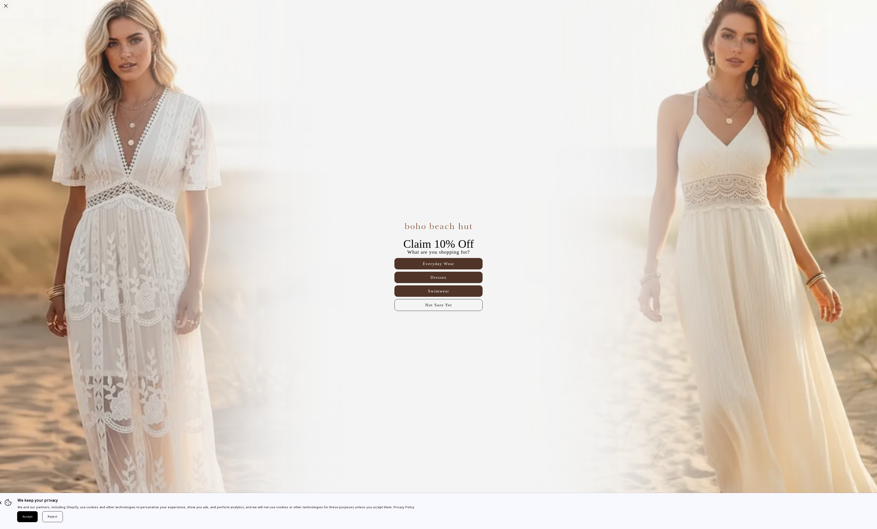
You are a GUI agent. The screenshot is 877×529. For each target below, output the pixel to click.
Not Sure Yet (438, 305)
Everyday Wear (438, 263)
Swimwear (438, 291)
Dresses (438, 277)
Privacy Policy (404, 507)
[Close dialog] (6, 6)
